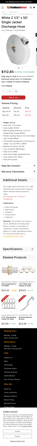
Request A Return (10, 396)
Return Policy (9, 400)
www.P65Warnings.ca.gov (13, 236)
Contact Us (8, 358)
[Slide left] (14, 68)
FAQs (6, 361)
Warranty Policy (10, 403)
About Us (7, 389)
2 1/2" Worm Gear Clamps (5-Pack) (25, 284)
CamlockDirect (9, 376)
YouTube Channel (10, 372)
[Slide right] (22, 68)
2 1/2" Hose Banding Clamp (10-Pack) (8, 318)
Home (3, 12)
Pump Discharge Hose (8, 14)
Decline (17, 436)
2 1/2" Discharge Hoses (26, 14)
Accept (17, 431)
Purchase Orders (10, 368)
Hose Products (13, 12)
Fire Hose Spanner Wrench (25, 318)
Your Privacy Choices (12, 379)
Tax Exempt (8, 365)
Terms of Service (10, 392)
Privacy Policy (27, 426)
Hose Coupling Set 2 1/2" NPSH (8, 284)
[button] (2, 7)
